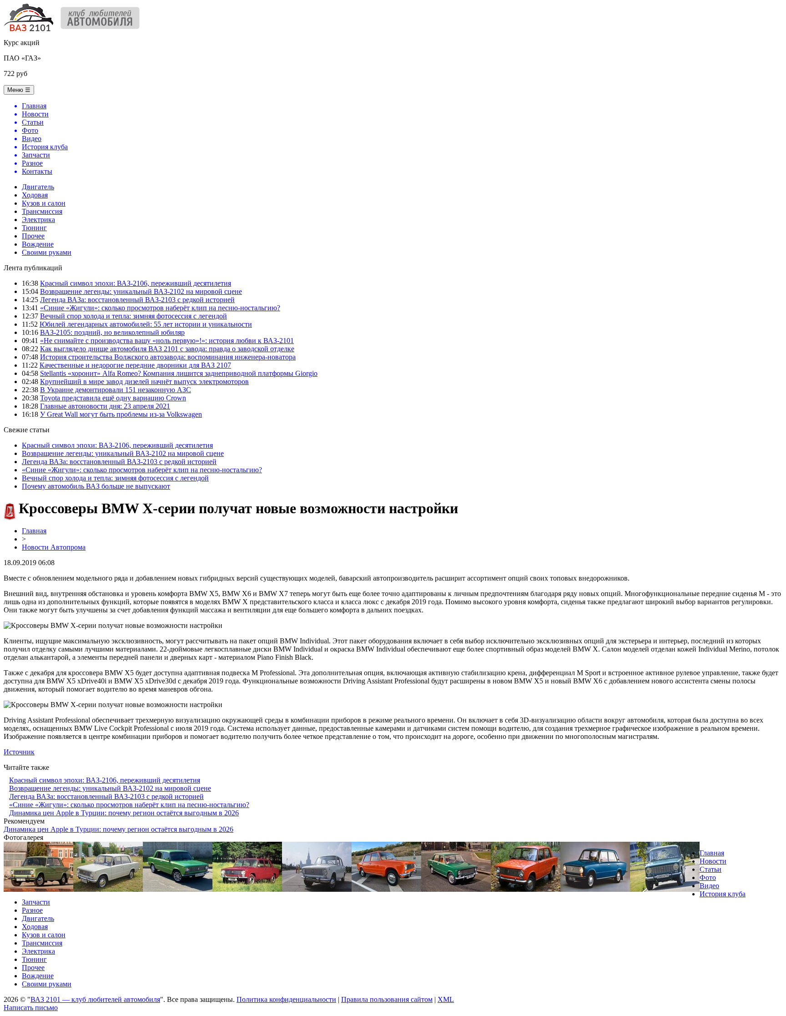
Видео (709, 886)
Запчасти (36, 902)
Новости (713, 861)
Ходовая (35, 195)
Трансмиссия (42, 211)
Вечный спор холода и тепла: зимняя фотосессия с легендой (133, 316)
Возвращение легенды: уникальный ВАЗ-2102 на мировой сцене (141, 291)
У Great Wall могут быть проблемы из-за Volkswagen (121, 414)
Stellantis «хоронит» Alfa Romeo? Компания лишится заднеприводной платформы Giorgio (178, 373)
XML (446, 999)
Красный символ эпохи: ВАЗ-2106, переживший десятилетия (135, 283)
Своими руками (46, 252)
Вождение (38, 244)
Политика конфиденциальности (286, 999)
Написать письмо (31, 1007)
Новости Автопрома (54, 547)
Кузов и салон (44, 203)
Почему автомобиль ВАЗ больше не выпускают (96, 486)
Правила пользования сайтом (387, 999)
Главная (34, 531)
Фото (708, 877)
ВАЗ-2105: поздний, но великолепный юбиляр (112, 332)
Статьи (710, 869)
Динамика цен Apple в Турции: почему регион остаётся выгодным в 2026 (124, 813)
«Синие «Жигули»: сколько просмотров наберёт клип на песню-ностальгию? (160, 308)
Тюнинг (34, 228)
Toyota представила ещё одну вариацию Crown (113, 398)
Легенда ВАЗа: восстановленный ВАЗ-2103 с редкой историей (137, 299)
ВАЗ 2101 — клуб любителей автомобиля (95, 999)
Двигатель (38, 187)
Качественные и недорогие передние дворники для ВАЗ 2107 (135, 365)
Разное (32, 910)
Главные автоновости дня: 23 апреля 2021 (105, 406)
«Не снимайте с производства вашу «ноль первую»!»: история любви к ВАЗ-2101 (167, 340)
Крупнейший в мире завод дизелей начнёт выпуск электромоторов (144, 381)
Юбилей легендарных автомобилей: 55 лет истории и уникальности (146, 324)
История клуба (723, 894)
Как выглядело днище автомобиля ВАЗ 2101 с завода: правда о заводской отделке (167, 349)
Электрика (38, 219)
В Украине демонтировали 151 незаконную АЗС (115, 390)
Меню (18, 89)
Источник (19, 752)
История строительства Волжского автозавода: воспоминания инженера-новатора (168, 357)
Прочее (33, 236)
